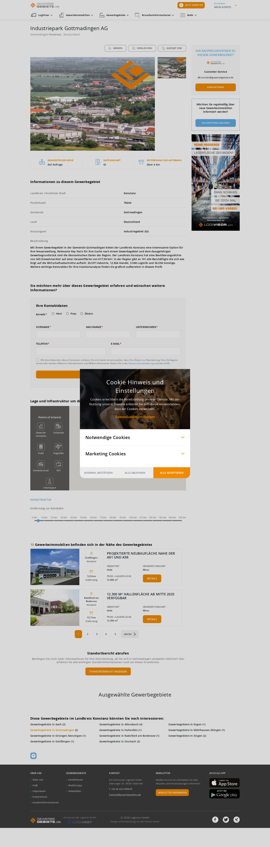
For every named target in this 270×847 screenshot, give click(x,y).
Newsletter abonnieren (172, 792)
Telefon (42, 343)
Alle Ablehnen (135, 472)
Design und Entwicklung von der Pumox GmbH (134, 821)
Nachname (93, 327)
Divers (89, 313)
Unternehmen (146, 327)
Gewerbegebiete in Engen (184, 724)
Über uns (38, 779)
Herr (59, 313)
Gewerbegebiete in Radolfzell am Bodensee (127, 735)
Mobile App (75, 785)
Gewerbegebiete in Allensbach (118, 724)
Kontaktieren (215, 87)
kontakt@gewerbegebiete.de (217, 77)
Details (152, 578)
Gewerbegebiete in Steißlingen (50, 741)
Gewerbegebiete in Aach (46, 724)
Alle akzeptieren (171, 472)
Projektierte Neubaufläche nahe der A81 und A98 (141, 555)
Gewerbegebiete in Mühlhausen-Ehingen (194, 730)
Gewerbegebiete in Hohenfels (118, 730)
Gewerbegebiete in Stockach (117, 741)
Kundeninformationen (46, 802)
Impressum (39, 791)
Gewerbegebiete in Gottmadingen (52, 730)
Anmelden (219, 3)
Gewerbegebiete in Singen (185, 735)
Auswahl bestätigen (98, 472)
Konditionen (75, 779)
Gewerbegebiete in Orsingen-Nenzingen (56, 735)
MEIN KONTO (222, 7)
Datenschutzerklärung (141, 363)
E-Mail (115, 343)
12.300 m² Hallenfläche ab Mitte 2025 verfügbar (140, 596)
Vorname (42, 327)
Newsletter (74, 791)
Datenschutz (40, 796)
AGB (166, 363)
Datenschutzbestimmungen (135, 416)
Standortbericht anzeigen (108, 671)
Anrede (40, 314)
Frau (73, 313)
